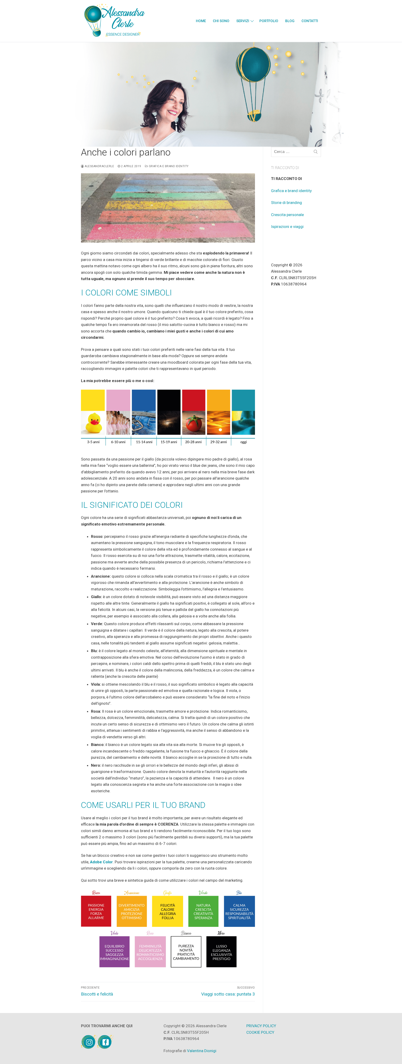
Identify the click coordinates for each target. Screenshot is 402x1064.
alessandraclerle (99, 166)
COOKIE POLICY (260, 1032)
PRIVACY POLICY (261, 1025)
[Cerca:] (296, 152)
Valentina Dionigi (201, 1050)
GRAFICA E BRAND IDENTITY (168, 166)
